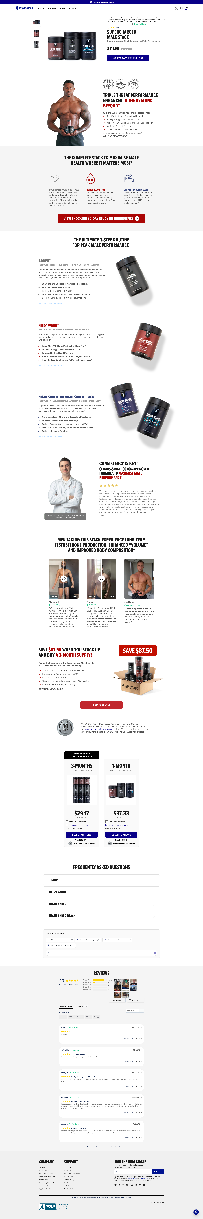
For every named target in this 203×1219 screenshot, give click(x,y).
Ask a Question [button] (118, 1000)
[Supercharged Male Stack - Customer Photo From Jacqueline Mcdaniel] (125, 995)
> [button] (119, 1146)
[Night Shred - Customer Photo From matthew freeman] (117, 995)
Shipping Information (72, 1173)
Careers (42, 1167)
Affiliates (73, 8)
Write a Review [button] (137, 1000)
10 (115, 1146)
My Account (68, 1167)
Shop (40, 8)
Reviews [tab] (63, 1006)
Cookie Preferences (71, 1189)
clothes (79, 1017)
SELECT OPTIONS (121, 835)
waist (71, 1017)
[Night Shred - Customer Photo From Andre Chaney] (125, 982)
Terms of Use (144, 1179)
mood (88, 1017)
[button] (60, 940)
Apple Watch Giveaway (47, 1189)
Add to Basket (101, 704)
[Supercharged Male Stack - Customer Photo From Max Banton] (117, 988)
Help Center (68, 1186)
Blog (62, 8)
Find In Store (69, 1176)
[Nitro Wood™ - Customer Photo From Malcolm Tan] (117, 982)
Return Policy (69, 1179)
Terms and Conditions (47, 1176)
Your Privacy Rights (46, 1173)
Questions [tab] (79, 1006)
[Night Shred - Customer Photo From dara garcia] (133, 988)
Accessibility (43, 1179)
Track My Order (69, 1170)
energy (96, 1017)
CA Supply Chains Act (47, 1183)
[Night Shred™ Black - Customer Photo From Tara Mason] (133, 982)
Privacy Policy (132, 1179)
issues (63, 1017)
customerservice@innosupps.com (98, 729)
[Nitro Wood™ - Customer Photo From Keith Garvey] (125, 988)
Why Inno (52, 8)
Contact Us (68, 1183)
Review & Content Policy (48, 1186)
